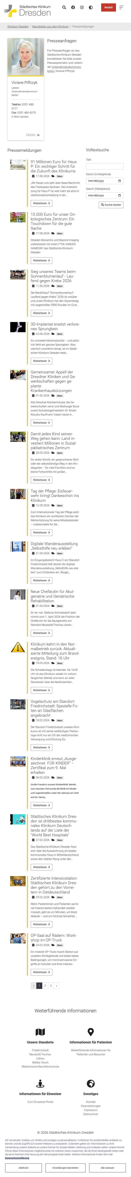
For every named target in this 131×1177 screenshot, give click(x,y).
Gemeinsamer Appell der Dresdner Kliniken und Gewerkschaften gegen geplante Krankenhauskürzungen (53, 381)
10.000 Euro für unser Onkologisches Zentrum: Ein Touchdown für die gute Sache (53, 221)
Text (88, 159)
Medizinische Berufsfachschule (40, 1066)
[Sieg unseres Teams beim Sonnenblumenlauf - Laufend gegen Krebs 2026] (18, 274)
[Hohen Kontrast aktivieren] (91, 7)
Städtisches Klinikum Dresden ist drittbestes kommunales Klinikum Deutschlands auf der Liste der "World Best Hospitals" (54, 825)
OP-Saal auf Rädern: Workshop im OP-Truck (54, 937)
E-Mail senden (20, 116)
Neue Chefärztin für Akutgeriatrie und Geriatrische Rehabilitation (52, 596)
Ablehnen (23, 1167)
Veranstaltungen (91, 1106)
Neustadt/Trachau (40, 1054)
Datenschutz (90, 1114)
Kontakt (91, 1102)
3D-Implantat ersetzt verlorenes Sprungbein (55, 326)
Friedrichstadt (40, 1050)
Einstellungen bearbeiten (65, 1167)
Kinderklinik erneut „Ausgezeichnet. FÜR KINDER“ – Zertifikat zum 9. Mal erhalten (54, 765)
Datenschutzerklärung (17, 1158)
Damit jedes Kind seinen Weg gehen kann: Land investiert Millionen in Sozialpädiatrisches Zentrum (54, 441)
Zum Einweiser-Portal (40, 1102)
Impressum (91, 1110)
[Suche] (64, 7)
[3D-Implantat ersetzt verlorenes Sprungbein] (18, 326)
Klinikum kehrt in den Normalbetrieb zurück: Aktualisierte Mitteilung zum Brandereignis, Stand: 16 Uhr (55, 651)
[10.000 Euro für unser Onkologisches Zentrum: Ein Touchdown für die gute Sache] (18, 217)
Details (31, 135)
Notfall (109, 7)
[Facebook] (73, 7)
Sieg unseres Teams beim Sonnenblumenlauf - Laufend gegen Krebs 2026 (53, 276)
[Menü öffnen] (121, 7)
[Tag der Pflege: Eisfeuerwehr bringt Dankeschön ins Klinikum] (18, 493)
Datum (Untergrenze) (98, 174)
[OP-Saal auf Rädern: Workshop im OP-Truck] (18, 938)
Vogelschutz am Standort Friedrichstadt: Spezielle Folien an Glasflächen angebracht (54, 708)
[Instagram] (82, 7)
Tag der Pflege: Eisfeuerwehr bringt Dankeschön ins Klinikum (55, 496)
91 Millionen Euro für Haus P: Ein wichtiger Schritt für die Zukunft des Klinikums (54, 166)
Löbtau (40, 1058)
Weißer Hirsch (40, 1062)
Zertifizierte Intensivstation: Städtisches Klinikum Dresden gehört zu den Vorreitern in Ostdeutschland (54, 885)
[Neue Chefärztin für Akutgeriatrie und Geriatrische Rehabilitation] (18, 594)
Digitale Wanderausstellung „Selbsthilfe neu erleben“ (54, 546)
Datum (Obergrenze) (98, 188)
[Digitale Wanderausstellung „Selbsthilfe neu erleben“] (18, 546)
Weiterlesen (40, 203)
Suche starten (113, 204)
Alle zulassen (107, 1167)
